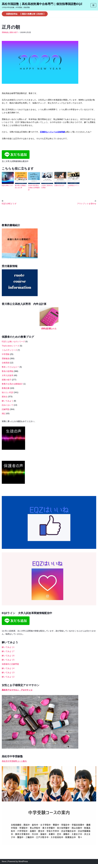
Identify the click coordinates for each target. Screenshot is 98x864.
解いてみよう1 (8, 647)
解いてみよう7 (8, 651)
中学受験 (5, 354)
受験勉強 (5, 32)
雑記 (4, 413)
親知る (5, 397)
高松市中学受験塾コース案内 (14, 761)
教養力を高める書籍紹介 (12, 384)
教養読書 (5, 388)
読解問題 (5, 409)
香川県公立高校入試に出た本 (20, 186)
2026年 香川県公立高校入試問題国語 (34, 188)
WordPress (23, 861)
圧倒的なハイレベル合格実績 (52, 132)
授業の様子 (13, 32)
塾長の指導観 (7, 371)
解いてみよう (7, 401)
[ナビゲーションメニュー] (93, 5)
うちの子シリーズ (9, 350)
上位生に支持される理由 (47, 186)
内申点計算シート (49, 328)
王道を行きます (59, 185)
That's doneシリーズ (10, 346)
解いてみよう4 (8, 668)
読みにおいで (7, 405)
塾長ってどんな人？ (10, 367)
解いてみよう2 (8, 677)
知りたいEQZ (7, 392)
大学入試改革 (7, 375)
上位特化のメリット (73, 186)
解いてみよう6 (8, 656)
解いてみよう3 (8, 672)
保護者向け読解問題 (10, 664)
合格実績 (5, 363)
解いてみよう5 (8, 660)
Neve (4, 861)
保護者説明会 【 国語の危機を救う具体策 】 (25, 14)
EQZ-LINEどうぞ (7, 185)
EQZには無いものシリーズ (13, 342)
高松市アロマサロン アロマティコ (17, 690)
